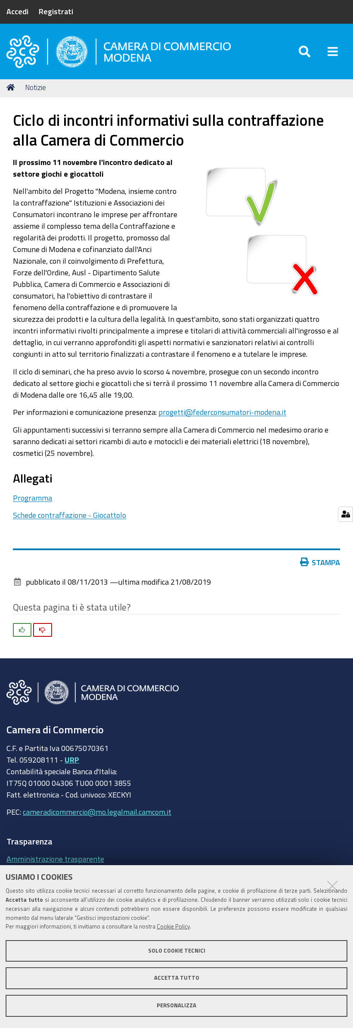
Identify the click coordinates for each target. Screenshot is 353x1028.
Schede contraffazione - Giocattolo (69, 515)
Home (12, 87)
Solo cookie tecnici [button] (176, 950)
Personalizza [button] (176, 1005)
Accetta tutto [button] (176, 978)
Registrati (56, 11)
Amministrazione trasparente (55, 859)
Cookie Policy (173, 926)
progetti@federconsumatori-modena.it (222, 412)
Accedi (17, 11)
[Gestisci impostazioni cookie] (345, 514)
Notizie (35, 87)
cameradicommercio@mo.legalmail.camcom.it (97, 812)
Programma (32, 498)
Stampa (326, 562)
